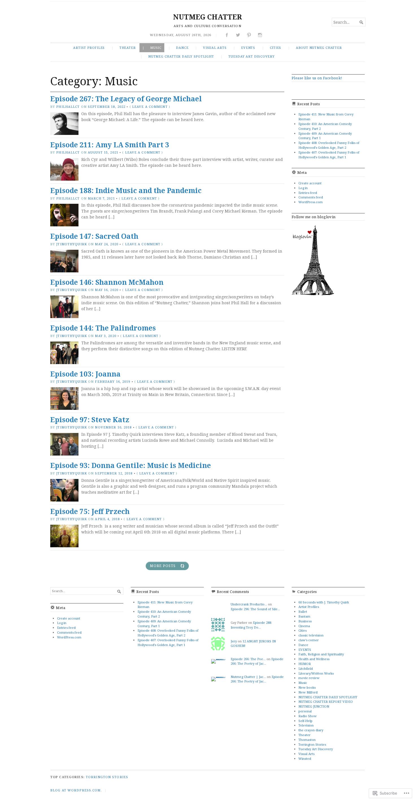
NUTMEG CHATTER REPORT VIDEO (325, 701)
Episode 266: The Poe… (248, 659)
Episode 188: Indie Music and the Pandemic (126, 190)
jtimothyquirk (71, 244)
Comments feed (310, 197)
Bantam (304, 616)
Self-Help (305, 721)
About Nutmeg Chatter (319, 47)
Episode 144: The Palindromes (103, 327)
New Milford (308, 692)
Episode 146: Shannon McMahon (106, 282)
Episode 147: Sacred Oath (94, 236)
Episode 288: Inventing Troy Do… (251, 624)
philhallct (68, 106)
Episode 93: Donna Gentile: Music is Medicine (130, 465)
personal (305, 711)
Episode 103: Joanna (85, 373)
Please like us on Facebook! (317, 77)
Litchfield (305, 668)
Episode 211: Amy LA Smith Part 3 (109, 144)
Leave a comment (150, 106)
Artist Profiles (89, 47)
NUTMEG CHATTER (207, 16)
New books (307, 687)
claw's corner (308, 640)
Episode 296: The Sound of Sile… (255, 609)
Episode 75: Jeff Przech (90, 511)
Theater (127, 47)
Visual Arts (215, 47)
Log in (303, 188)
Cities (275, 47)
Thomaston (307, 739)
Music (155, 47)
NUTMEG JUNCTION (313, 706)
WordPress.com (310, 202)
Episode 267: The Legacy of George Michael (126, 98)
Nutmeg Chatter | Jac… (248, 677)
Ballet (302, 611)
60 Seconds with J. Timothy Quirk (323, 602)
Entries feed (307, 193)
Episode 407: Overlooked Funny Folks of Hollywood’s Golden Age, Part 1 (328, 154)
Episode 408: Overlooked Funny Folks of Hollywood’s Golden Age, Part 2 (328, 145)
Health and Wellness (313, 659)
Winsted (304, 758)
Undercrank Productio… (249, 604)
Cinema (304, 626)
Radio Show (307, 716)
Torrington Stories (312, 744)
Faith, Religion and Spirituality (321, 654)
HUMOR (304, 664)
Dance (182, 47)
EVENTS (248, 47)
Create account (310, 183)
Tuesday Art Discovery (251, 56)
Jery (234, 641)
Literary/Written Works (316, 673)
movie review (309, 678)
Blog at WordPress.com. (76, 790)
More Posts (163, 565)
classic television (311, 635)
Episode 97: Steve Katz (89, 419)
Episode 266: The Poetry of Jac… (257, 661)
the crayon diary (310, 730)
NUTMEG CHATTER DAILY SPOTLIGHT (181, 56)
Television (306, 725)
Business (305, 621)
